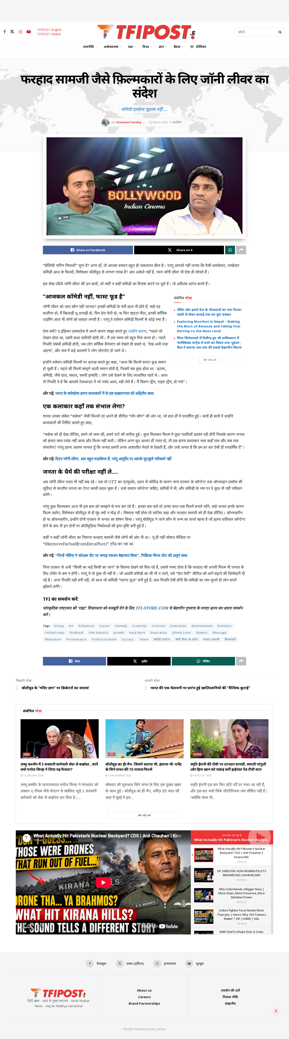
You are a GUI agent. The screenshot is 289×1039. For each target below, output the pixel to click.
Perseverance (76, 639)
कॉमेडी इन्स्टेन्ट (162, 639)
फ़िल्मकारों (230, 639)
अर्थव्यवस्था (111, 46)
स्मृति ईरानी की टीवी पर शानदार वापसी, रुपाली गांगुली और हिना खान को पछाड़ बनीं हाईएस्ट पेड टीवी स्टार (228, 767)
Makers (201, 633)
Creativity (139, 626)
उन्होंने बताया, (138, 331)
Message (219, 633)
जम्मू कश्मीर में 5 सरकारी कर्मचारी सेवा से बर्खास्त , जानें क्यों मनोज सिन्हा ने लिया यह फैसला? (59, 767)
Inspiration (158, 633)
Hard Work (137, 633)
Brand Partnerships (144, 1003)
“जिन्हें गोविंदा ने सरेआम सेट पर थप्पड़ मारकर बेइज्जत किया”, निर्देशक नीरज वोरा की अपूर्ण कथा (121, 555)
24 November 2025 (119, 775)
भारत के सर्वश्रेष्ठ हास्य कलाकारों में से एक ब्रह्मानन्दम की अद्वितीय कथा (104, 393)
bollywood (86, 626)
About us (144, 990)
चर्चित (27, 754)
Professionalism (104, 639)
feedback (77, 633)
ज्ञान (161, 46)
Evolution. (225, 626)
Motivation (53, 639)
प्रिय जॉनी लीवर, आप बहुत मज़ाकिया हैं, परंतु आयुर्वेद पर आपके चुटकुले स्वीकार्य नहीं (113, 458)
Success (128, 639)
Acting (59, 626)
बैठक (177, 46)
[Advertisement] (144, 10)
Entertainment (202, 626)
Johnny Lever (181, 633)
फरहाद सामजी (211, 639)
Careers (144, 997)
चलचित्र (177, 122)
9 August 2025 (202, 775)
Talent (143, 639)
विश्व (145, 46)
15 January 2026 (33, 775)
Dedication (178, 626)
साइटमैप (230, 1003)
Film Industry (98, 633)
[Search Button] (281, 31)
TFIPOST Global (49, 34)
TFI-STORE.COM (151, 608)
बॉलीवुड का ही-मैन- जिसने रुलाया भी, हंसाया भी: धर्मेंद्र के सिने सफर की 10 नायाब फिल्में (143, 767)
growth (119, 633)
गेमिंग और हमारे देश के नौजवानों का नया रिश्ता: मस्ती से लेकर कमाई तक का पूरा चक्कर (209, 312)
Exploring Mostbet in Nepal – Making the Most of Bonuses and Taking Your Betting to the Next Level (209, 326)
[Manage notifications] (276, 1011)
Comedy (121, 626)
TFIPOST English (49, 30)
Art (71, 626)
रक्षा (130, 46)
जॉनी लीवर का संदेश (186, 639)
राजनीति (88, 46)
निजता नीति (230, 997)
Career (105, 626)
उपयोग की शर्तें (230, 990)
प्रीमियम (201, 46)
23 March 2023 (158, 122)
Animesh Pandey (129, 122)
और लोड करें (210, 360)
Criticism (158, 626)
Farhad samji (55, 633)
